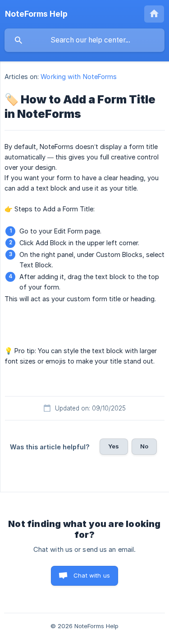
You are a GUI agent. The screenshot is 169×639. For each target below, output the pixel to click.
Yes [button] (113, 446)
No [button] (144, 446)
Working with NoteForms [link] (79, 76)
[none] (36, 14)
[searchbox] (84, 40)
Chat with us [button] (91, 575)
